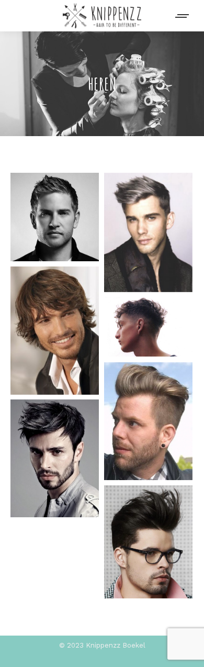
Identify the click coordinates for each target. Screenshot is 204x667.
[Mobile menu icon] (183, 16)
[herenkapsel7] (54, 217)
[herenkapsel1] (148, 541)
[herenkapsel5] (54, 330)
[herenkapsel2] (54, 458)
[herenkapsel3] (148, 421)
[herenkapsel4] (148, 327)
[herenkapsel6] (148, 232)
